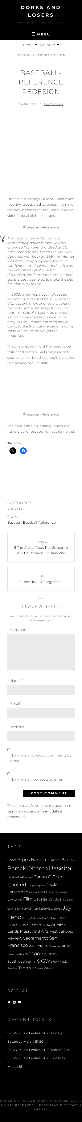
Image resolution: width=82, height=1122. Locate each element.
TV (34, 968)
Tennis (24, 968)
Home (28, 44)
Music (12, 925)
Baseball (14, 522)
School (33, 953)
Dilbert (33, 892)
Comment (20, 630)
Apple (12, 860)
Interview (46, 908)
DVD (12, 899)
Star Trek (31, 961)
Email (16, 704)
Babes (67, 859)
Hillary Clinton (28, 908)
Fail (20, 899)
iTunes (58, 908)
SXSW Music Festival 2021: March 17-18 (38, 1050)
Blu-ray (29, 877)
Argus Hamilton (33, 859)
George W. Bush (48, 899)
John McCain (48, 918)
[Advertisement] (41, 153)
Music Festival (30, 925)
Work (40, 968)
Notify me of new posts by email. (37, 779)
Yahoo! (48, 968)
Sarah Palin (15, 954)
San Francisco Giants (49, 945)
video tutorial (18, 216)
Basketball (15, 877)
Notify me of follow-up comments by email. (40, 758)
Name (16, 681)
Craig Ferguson (36, 885)
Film (28, 899)
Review (14, 938)
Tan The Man (53, 104)
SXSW (43, 961)
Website (17, 727)
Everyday (47, 44)
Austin (56, 860)
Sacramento (35, 938)
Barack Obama (27, 868)
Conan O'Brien (48, 876)
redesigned (31, 204)
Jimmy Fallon (30, 918)
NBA (46, 925)
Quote (69, 931)
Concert (17, 884)
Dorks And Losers (52, 892)
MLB (61, 918)
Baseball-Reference (57, 199)
